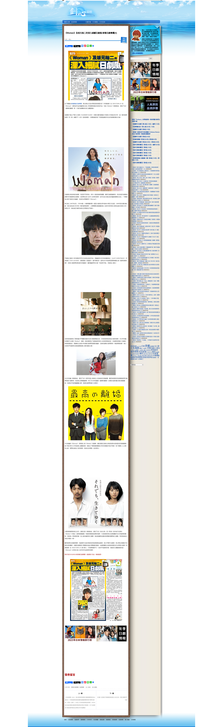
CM (143, 346)
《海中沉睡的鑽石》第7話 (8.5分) (141, 150)
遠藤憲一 (155, 357)
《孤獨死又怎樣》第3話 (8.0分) (141, 136)
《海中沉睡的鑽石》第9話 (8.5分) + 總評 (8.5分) (146, 144)
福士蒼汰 (140, 355)
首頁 (65, 719)
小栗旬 (157, 348)
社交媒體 (96, 719)
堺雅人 (141, 348)
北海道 (135, 348)
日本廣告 (95, 20)
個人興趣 (127, 719)
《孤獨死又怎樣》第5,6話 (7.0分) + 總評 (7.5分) (145, 124)
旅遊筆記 (108, 719)
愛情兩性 (83, 719)
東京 (154, 352)
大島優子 (145, 348)
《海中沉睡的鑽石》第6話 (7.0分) (141, 155)
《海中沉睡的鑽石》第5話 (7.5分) (141, 152)
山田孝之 (141, 350)
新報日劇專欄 (74, 687)
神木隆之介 (135, 355)
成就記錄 (102, 719)
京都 (147, 345)
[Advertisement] (111, 133)
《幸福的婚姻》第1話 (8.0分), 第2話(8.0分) (144, 139)
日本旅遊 (102, 20)
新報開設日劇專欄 (76, 103)
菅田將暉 (138, 357)
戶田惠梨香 (148, 350)
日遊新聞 (121, 719)
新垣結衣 (154, 350)
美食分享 (109, 20)
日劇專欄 (81, 687)
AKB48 (134, 346)
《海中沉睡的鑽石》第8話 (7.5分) (141, 147)
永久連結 (94, 687)
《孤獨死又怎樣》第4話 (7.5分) (141, 129)
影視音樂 (114, 719)
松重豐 (133, 354)
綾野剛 (133, 357)
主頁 (66, 20)
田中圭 (150, 354)
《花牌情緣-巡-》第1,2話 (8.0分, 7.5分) (143, 126)
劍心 (70, 39)
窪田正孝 (149, 355)
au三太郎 (139, 346)
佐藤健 (152, 346)
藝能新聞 (73, 20)
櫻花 (141, 354)
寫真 (153, 348)
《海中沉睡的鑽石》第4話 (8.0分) (141, 162)
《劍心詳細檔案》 (137, 53)
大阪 (149, 348)
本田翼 (148, 352)
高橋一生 (137, 359)
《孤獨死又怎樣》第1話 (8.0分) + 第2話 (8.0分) (145, 142)
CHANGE (89, 719)
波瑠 (144, 354)
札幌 (151, 352)
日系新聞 (70, 719)
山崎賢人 (137, 350)
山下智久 (132, 350)
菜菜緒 (144, 357)
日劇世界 (88, 20)
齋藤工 (141, 359)
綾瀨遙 (157, 356)
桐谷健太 (137, 354)
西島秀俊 (150, 357)
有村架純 (135, 352)
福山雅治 (144, 355)
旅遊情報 (80, 20)
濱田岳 (146, 354)
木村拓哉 (143, 352)
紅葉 (153, 355)
